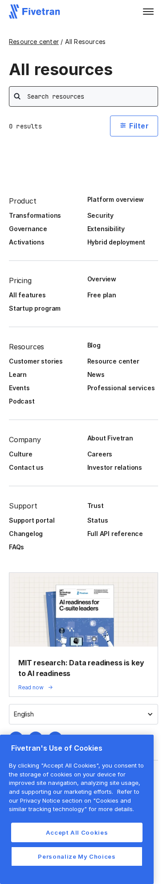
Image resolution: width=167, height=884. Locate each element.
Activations (27, 242)
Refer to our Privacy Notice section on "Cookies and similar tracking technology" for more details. (74, 800)
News (96, 374)
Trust (95, 505)
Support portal (31, 520)
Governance (28, 228)
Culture (21, 454)
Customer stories (36, 361)
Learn (18, 374)
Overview (101, 279)
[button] (148, 11)
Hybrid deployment (116, 242)
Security (100, 215)
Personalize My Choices (76, 856)
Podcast (22, 401)
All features (27, 295)
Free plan (101, 295)
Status (97, 520)
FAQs (16, 547)
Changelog (26, 533)
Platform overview (115, 199)
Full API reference (115, 533)
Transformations (35, 215)
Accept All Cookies (77, 832)
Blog (94, 345)
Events (19, 388)
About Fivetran (110, 438)
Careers (100, 454)
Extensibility (106, 228)
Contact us (26, 467)
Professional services (121, 388)
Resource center (34, 41)
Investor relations (115, 467)
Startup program (35, 308)
